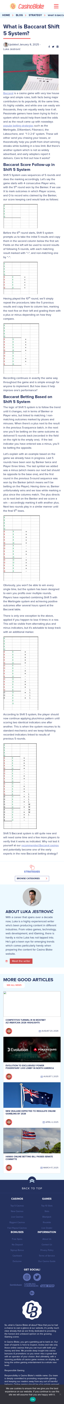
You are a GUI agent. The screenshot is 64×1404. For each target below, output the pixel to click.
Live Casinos (17, 1217)
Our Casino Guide (46, 1261)
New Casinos (17, 1211)
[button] (32, 878)
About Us (46, 1239)
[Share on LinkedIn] (59, 47)
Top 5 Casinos (17, 1205)
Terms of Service (47, 1255)
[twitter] (37, 1277)
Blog (19, 15)
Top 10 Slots (47, 1205)
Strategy (35, 15)
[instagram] (27, 1277)
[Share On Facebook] (50, 47)
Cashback (17, 1255)
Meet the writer (21, 961)
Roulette (47, 1222)
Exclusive (17, 1261)
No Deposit (17, 1244)
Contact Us (47, 1244)
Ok (32, 1399)
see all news (14, 985)
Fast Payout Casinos (17, 1228)
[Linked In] (7, 961)
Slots (47, 1211)
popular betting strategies (18, 125)
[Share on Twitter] (54, 47)
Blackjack (46, 1217)
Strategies (32, 871)
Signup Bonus (17, 1250)
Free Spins (17, 1239)
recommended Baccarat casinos (40, 845)
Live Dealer (46, 1228)
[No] (60, 1394)
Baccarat (8, 93)
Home (6, 15)
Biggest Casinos (17, 1222)
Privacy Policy (46, 1250)
